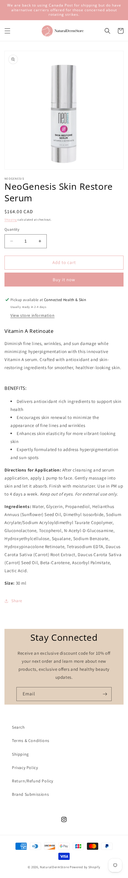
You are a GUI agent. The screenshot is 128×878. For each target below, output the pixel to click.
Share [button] (16, 600)
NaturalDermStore (54, 867)
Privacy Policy (25, 767)
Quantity (11, 229)
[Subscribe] (104, 694)
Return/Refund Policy (32, 781)
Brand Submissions (30, 794)
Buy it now (64, 279)
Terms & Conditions (30, 740)
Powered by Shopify (85, 867)
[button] (7, 30)
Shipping (10, 220)
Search (18, 727)
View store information (32, 315)
